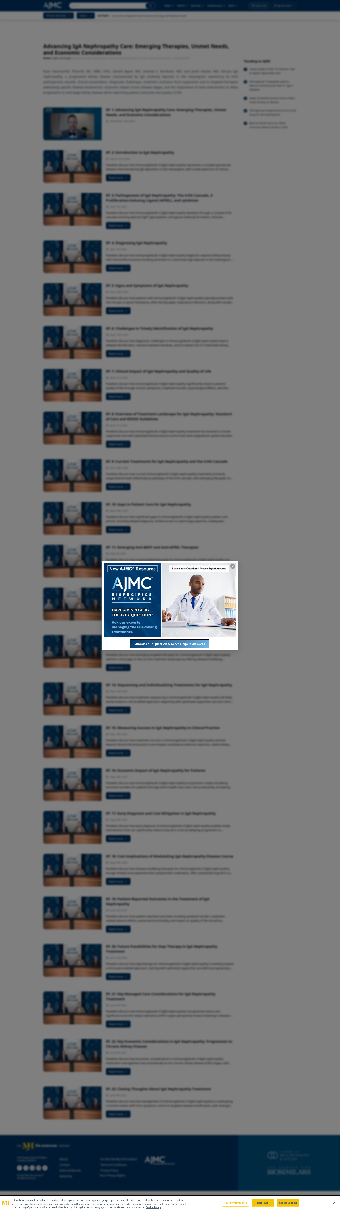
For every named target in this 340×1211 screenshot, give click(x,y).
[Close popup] (232, 566)
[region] (170, 1203)
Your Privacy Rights (235, 1202)
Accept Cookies (288, 1202)
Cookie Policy (153, 1207)
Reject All (262, 1202)
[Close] (334, 1203)
